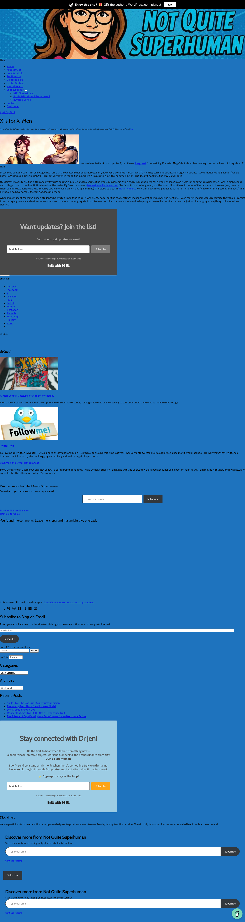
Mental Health (15, 86)
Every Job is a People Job (21, 709)
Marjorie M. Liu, (127, 188)
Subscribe (153, 499)
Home (10, 66)
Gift (170, 4)
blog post (140, 163)
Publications (14, 76)
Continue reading (13, 860)
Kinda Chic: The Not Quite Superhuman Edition (33, 703)
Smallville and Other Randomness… (20, 462)
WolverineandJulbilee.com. (102, 185)
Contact (11, 103)
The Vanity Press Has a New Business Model (31, 706)
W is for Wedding (14, 510)
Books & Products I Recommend (31, 96)
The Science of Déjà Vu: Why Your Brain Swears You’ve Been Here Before (46, 716)
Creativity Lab (14, 73)
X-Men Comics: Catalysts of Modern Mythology (27, 395)
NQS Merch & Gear (23, 93)
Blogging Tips (15, 79)
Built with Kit (59, 266)
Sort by (4, 657)
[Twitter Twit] (29, 439)
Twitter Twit (7, 445)
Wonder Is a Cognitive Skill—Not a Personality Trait (36, 713)
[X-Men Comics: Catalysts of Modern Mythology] (29, 389)
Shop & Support (15, 89)
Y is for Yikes (10, 513)
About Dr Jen (14, 69)
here (131, 129)
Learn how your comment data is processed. (69, 602)
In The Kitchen (15, 83)
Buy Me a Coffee (22, 99)
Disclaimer (13, 106)
